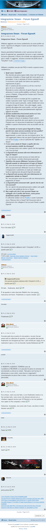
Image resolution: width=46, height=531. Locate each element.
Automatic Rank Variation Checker (19, 256)
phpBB (17, 524)
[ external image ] (19, 61)
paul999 (33, 526)
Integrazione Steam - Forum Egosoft (20, 19)
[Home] (23, 4)
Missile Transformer (7, 257)
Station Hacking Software (21, 257)
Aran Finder (34, 256)
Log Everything (11, 254)
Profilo (15, 139)
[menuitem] (3, 11)
